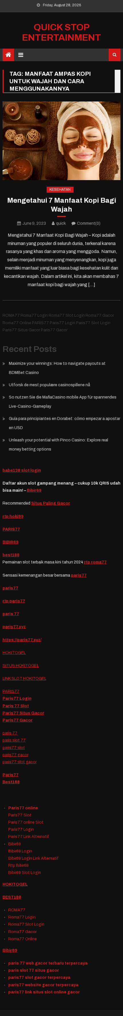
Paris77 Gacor (18, 720)
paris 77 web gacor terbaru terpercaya (48, 963)
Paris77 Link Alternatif (28, 836)
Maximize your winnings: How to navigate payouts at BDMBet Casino (57, 368)
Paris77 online (23, 808)
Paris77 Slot (19, 815)
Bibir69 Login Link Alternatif (33, 858)
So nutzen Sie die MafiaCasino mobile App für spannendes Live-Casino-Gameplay (62, 402)
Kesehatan (60, 190)
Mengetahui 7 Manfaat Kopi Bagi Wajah (61, 205)
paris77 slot (14, 748)
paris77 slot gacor (20, 762)
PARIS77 (11, 529)
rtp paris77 (14, 601)
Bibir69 (34, 490)
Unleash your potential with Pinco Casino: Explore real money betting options (58, 444)
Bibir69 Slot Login (24, 872)
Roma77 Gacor (22, 932)
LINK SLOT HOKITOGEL (24, 678)
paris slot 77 (14, 740)
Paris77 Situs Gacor (23, 713)
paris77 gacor (15, 755)
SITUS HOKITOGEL (21, 666)
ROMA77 (16, 910)
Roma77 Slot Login (26, 924)
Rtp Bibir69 (18, 865)
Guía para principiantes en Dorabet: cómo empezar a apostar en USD (64, 423)
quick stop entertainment (61, 32)
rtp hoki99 (13, 516)
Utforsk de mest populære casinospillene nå (49, 385)
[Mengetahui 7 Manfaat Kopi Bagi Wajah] (62, 140)
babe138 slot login (22, 470)
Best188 (11, 782)
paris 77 (10, 733)
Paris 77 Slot (16, 706)
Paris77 (11, 775)
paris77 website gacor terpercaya (43, 985)
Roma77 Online (22, 939)
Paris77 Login (17, 698)
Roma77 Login (21, 917)
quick (61, 223)
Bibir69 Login (20, 851)
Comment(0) (88, 223)
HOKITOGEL (14, 653)
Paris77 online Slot (26, 822)
